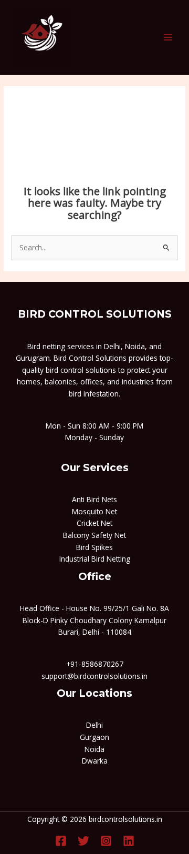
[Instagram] (106, 841)
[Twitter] (83, 841)
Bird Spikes (94, 547)
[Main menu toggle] (168, 37)
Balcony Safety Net (94, 535)
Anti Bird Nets (94, 499)
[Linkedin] (128, 841)
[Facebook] (61, 841)
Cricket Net (94, 523)
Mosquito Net (94, 511)
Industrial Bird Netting (94, 559)
